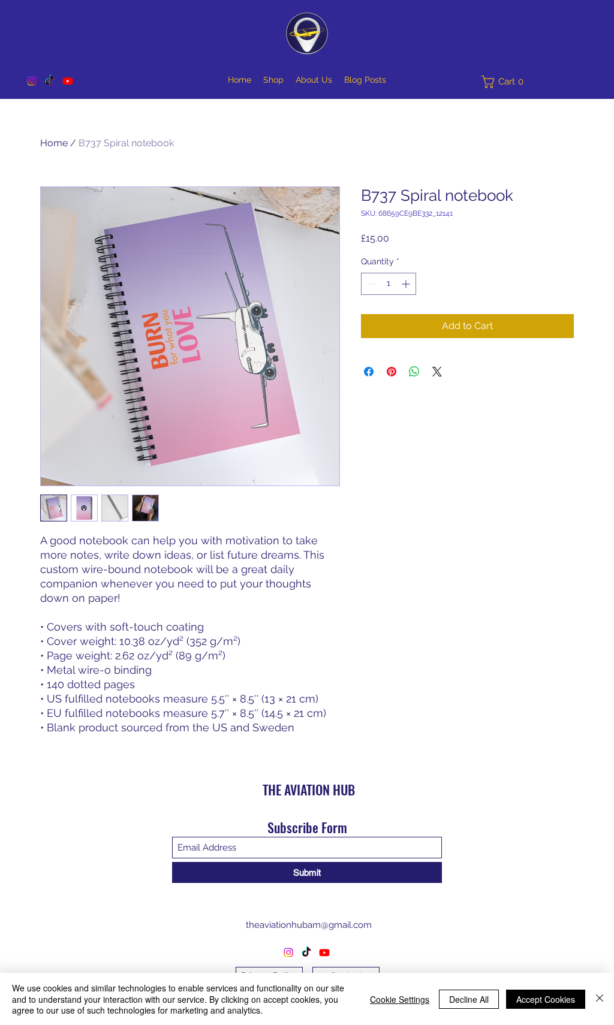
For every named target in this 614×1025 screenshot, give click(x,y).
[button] (505, 82)
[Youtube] (68, 81)
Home (54, 143)
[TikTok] (50, 81)
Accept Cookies (545, 999)
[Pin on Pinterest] (391, 371)
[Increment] (406, 283)
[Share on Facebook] (369, 371)
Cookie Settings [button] (399, 999)
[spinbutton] (388, 283)
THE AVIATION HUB (309, 789)
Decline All (469, 999)
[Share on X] (437, 371)
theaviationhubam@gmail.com (309, 925)
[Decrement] (370, 283)
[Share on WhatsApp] (414, 371)
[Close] (599, 998)
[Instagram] (32, 81)
